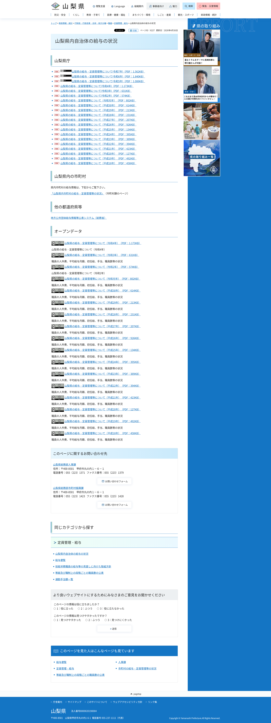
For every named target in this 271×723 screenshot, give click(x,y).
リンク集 (152, 702)
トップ (54, 23)
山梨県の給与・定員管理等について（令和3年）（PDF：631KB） (102, 255)
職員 (110, 23)
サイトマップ (74, 702)
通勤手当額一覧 (64, 579)
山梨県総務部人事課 (64, 464)
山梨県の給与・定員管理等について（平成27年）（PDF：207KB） (98, 120)
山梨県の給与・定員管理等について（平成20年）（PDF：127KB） (98, 153)
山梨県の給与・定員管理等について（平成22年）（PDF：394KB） (98, 144)
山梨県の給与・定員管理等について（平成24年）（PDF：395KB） (98, 134)
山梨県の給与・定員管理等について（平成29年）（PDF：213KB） (98, 110)
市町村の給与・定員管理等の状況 (137, 668)
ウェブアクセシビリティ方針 (127, 702)
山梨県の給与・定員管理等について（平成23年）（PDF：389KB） (98, 139)
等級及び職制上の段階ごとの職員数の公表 (79, 573)
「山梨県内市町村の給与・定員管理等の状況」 (77, 193)
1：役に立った (65, 608)
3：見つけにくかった (120, 620)
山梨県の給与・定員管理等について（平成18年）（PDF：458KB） (98, 163)
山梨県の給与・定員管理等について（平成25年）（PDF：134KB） (98, 129)
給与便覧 (60, 560)
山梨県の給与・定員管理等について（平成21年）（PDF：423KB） (98, 148)
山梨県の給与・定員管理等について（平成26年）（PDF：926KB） (98, 124)
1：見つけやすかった (69, 620)
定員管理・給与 (121, 23)
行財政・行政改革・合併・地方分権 (90, 23)
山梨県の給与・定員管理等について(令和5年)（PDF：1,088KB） (108, 81)
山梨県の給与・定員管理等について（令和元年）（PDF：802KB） (98, 100)
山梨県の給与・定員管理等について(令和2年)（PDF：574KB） (96, 95)
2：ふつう (86, 608)
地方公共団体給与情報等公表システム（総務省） (79, 218)
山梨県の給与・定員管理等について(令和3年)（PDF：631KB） (96, 91)
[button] (99, 6)
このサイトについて (97, 702)
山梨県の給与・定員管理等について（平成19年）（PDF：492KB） (98, 158)
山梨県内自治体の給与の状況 (71, 554)
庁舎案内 (57, 702)
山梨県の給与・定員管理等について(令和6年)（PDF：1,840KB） (108, 76)
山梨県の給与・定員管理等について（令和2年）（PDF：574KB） (102, 267)
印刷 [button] (135, 30)
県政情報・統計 (66, 23)
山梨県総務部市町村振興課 (68, 488)
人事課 (122, 662)
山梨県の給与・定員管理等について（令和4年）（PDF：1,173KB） (103, 243)
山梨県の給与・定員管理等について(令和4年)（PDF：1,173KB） (97, 86)
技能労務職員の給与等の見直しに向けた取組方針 (83, 566)
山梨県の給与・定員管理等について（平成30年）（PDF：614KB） (98, 105)
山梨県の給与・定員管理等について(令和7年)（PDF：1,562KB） (108, 71)
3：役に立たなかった (112, 608)
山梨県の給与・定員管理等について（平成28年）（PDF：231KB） (98, 115)
